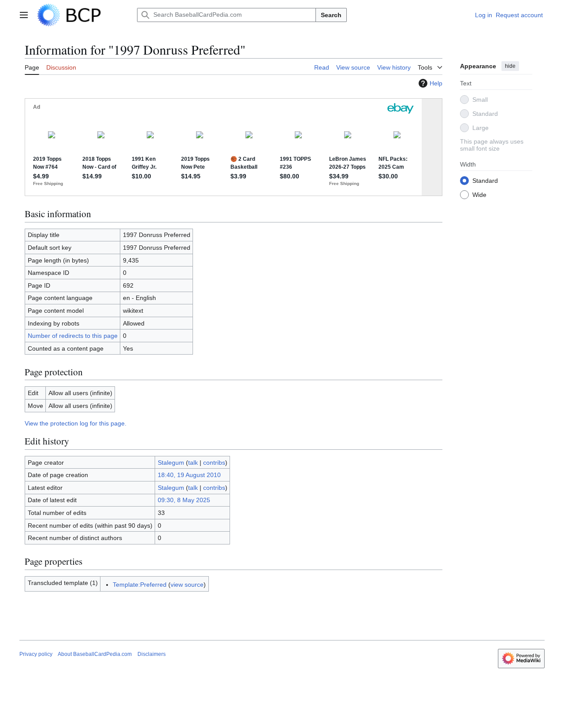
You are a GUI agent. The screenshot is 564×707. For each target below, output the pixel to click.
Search (331, 15)
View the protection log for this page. (75, 423)
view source (187, 584)
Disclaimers (151, 654)
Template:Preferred (140, 584)
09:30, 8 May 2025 (184, 499)
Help (436, 83)
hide (510, 66)
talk (193, 462)
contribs (214, 462)
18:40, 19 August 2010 (189, 474)
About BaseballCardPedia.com (95, 654)
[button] (24, 15)
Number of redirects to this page (73, 335)
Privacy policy (35, 654)
